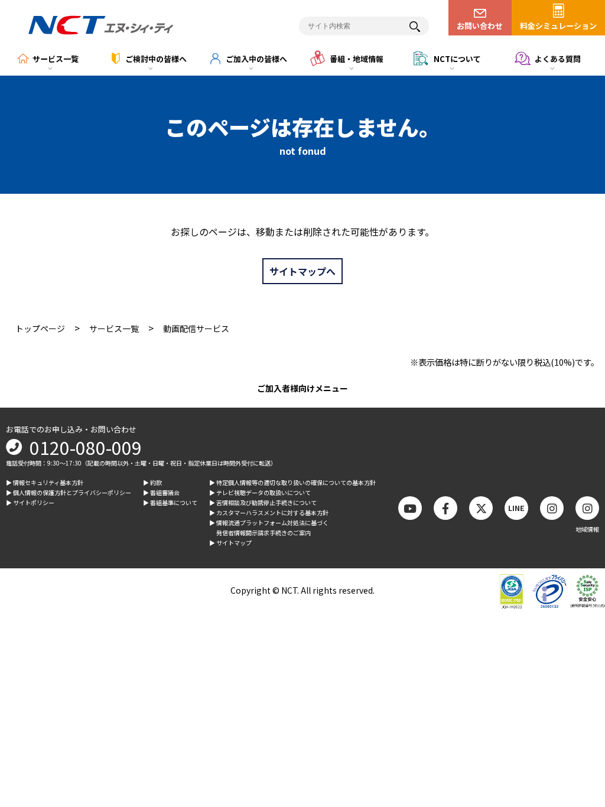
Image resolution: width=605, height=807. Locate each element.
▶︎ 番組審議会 (161, 492)
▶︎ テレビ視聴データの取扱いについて (260, 492)
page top (575, 700)
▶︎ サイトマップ (230, 542)
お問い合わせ (480, 25)
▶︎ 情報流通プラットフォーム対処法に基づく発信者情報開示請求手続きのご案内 (268, 527)
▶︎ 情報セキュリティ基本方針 (44, 482)
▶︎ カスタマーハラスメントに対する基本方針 (268, 512)
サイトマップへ (302, 271)
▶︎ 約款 (152, 482)
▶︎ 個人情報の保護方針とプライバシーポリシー (68, 492)
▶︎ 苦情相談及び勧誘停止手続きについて (263, 502)
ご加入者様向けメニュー (302, 388)
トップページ (40, 328)
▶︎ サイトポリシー (30, 502)
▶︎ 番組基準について (170, 502)
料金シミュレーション (558, 25)
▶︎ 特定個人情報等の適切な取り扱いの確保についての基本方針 (292, 482)
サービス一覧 (114, 328)
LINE (516, 507)
